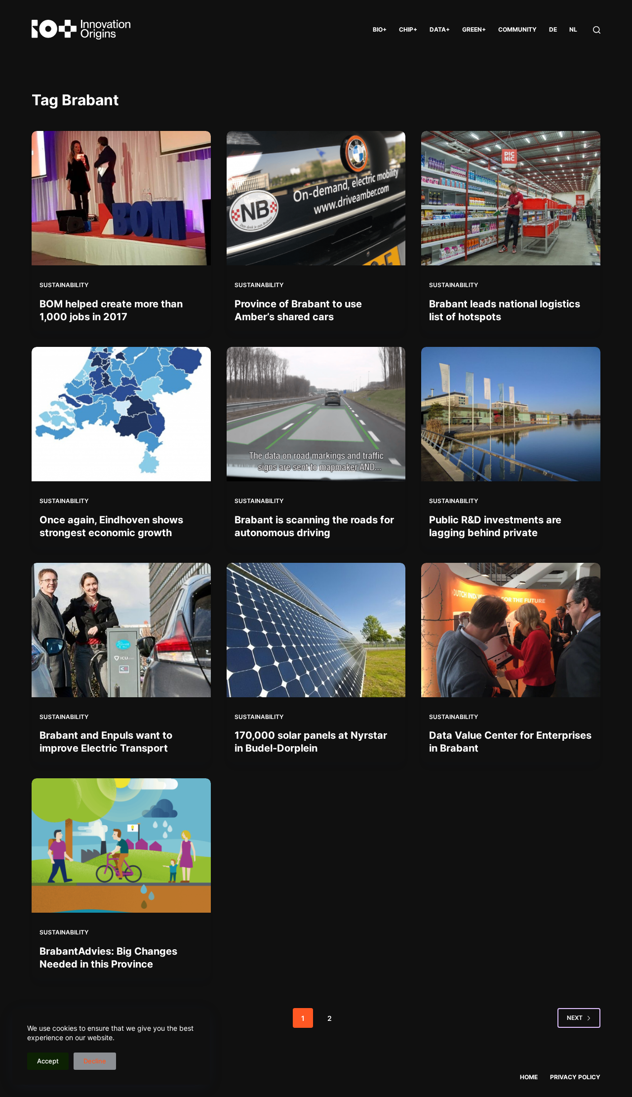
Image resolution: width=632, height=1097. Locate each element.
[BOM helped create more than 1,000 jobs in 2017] (121, 198)
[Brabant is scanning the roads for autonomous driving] (316, 414)
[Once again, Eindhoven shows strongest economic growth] (121, 414)
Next (575, 1017)
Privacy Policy (575, 1077)
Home (529, 1077)
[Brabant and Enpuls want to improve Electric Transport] (121, 630)
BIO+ (380, 29)
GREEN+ (474, 29)
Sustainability (64, 285)
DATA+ (440, 29)
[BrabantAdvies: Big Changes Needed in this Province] (121, 845)
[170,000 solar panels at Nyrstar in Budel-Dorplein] (316, 630)
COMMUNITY (517, 29)
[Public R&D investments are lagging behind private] (510, 414)
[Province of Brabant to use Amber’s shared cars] (316, 198)
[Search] (596, 30)
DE (553, 29)
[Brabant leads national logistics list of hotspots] (510, 198)
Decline (94, 1061)
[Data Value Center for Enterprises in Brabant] (510, 630)
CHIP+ (408, 29)
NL (573, 29)
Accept (48, 1061)
